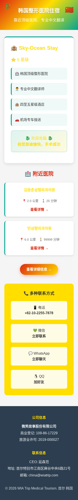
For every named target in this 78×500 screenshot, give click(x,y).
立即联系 (39, 336)
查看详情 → (39, 209)
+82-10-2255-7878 (39, 313)
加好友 (39, 382)
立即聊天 (39, 359)
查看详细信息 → (39, 269)
